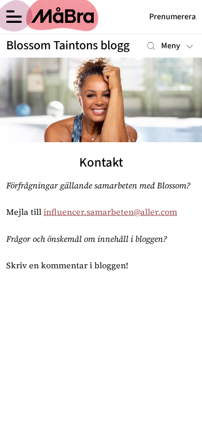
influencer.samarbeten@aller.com (110, 211)
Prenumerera (172, 16)
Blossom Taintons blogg (67, 45)
